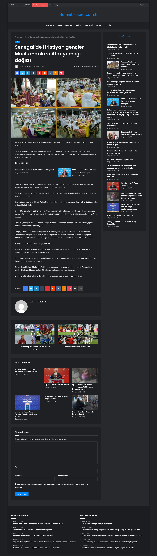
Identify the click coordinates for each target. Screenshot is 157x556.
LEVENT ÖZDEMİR (25, 66)
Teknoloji (88, 25)
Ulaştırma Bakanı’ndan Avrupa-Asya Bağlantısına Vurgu (26, 414)
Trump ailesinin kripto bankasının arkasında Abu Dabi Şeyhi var (121, 91)
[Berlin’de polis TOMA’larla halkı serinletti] (85, 402)
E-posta (18, 475)
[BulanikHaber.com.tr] (78, 14)
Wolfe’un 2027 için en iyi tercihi (120, 159)
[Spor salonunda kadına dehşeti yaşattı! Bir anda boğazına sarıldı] (85, 375)
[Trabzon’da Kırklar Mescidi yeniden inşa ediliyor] (113, 65)
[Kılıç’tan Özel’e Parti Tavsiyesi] (56, 375)
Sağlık (78, 25)
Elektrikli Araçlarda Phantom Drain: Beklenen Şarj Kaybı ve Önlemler (121, 167)
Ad (16, 467)
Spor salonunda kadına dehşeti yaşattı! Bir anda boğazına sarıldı (82, 387)
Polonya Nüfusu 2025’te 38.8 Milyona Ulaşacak (34, 170)
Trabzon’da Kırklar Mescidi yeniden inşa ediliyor (66, 5)
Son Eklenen (124, 36)
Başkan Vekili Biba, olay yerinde (120, 215)
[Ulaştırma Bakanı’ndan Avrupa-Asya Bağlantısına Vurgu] (27, 402)
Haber (59, 25)
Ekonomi (69, 25)
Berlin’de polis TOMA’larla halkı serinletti (83, 413)
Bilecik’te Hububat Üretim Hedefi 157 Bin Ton (131, 133)
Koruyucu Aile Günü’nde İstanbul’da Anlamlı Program (27, 370)
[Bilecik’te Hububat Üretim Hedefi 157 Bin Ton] (113, 135)
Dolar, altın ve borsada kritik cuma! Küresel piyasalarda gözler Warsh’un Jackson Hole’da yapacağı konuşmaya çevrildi (123, 113)
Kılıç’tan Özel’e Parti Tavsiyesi (56, 385)
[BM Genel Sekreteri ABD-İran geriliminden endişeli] (64, 172)
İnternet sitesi (63, 475)
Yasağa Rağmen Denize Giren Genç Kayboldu (56, 397)
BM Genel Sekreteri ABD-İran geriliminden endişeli (131, 101)
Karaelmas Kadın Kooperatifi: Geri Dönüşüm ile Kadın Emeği (121, 46)
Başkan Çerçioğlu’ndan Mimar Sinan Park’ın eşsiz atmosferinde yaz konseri (123, 74)
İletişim (108, 25)
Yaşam (98, 25)
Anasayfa (50, 25)
